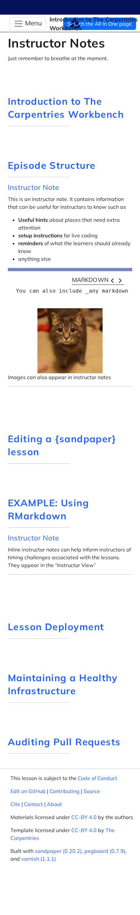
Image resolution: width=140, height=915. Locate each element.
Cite (15, 804)
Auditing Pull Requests (64, 742)
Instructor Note (33, 187)
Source (91, 791)
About (54, 804)
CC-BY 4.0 (84, 817)
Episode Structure (51, 165)
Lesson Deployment (56, 626)
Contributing (64, 791)
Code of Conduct (97, 778)
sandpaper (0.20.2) (58, 851)
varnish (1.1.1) (38, 858)
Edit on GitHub (28, 791)
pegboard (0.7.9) (104, 851)
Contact (33, 804)
